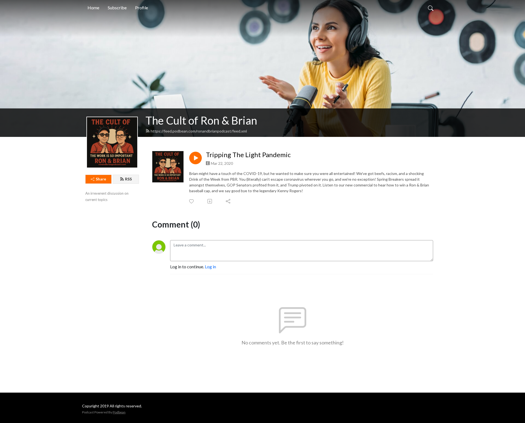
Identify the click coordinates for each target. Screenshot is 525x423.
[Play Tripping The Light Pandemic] (195, 158)
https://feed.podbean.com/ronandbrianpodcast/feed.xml (199, 131)
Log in (210, 266)
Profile (141, 7)
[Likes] (192, 201)
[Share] (228, 201)
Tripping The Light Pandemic (248, 155)
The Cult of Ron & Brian (201, 120)
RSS (128, 179)
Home (93, 7)
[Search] (431, 7)
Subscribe (117, 7)
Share (101, 179)
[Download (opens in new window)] (210, 201)
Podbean (119, 412)
